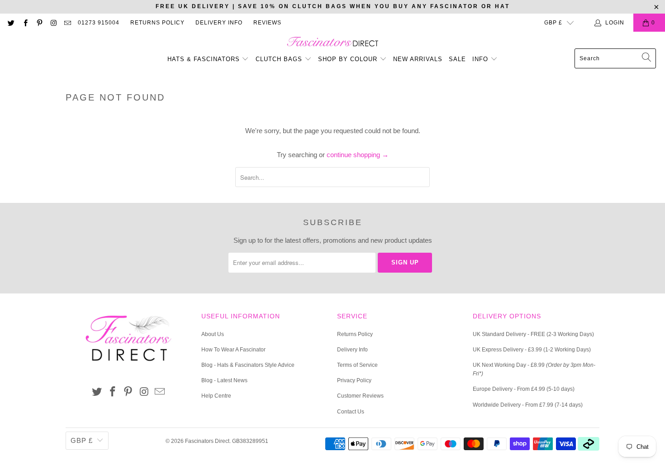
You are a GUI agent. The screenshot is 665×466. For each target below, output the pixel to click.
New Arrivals (417, 59)
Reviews (267, 22)
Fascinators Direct (207, 441)
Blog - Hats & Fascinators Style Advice (247, 365)
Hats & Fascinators (203, 59)
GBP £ (553, 22)
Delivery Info (218, 22)
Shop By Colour (349, 59)
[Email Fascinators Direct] (67, 22)
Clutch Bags (280, 59)
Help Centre (216, 396)
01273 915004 (98, 22)
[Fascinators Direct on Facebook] (24, 22)
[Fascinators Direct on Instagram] (53, 22)
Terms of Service (357, 365)
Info (481, 59)
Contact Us (350, 411)
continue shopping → (358, 155)
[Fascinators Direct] (332, 42)
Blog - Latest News (224, 380)
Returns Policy (157, 22)
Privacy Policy (354, 380)
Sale (457, 59)
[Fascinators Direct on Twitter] (10, 22)
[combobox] (615, 58)
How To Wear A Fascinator (233, 349)
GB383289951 (250, 441)
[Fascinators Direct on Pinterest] (39, 22)
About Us (212, 334)
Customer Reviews (360, 396)
